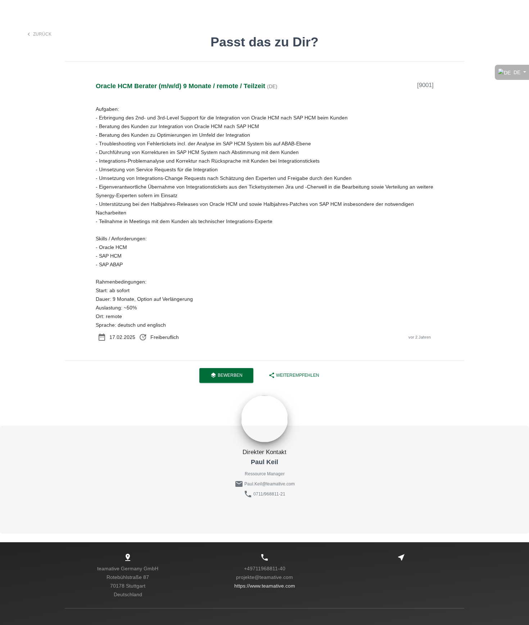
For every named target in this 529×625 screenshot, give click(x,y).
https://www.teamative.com (264, 586)
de (517, 72)
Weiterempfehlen (293, 375)
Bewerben (226, 375)
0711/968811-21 (269, 494)
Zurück (38, 34)
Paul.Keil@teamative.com (269, 483)
